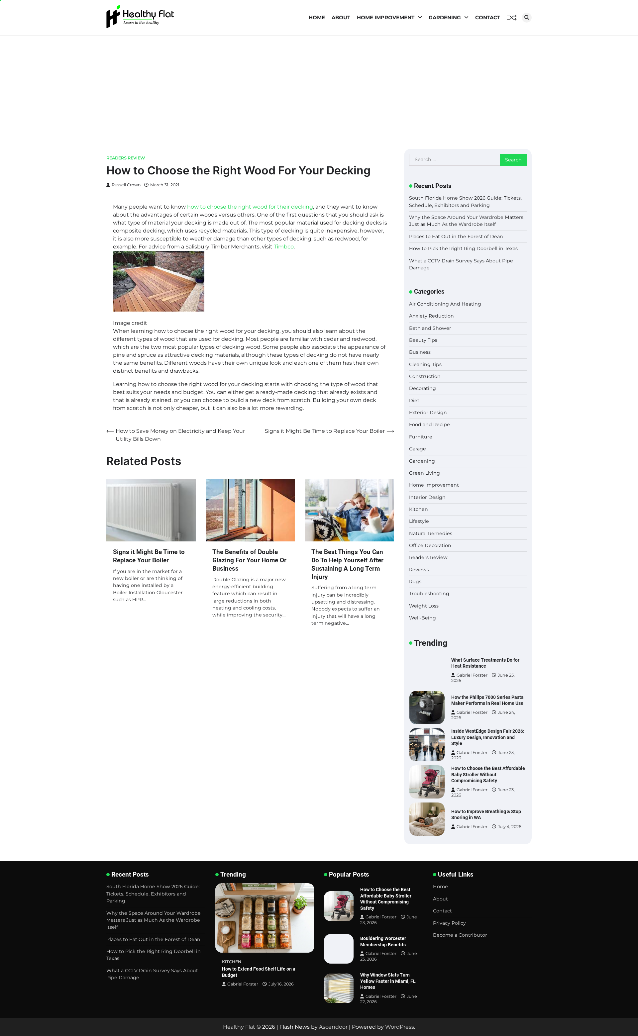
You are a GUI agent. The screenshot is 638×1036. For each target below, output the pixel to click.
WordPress (399, 1027)
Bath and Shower (430, 328)
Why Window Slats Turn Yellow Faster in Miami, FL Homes (388, 981)
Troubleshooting (429, 594)
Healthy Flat (239, 1027)
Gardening (445, 17)
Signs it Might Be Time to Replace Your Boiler (149, 556)
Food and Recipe (429, 424)
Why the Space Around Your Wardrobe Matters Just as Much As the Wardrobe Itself (153, 920)
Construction (425, 376)
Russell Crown (126, 184)
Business (420, 352)
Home (317, 17)
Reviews (419, 570)
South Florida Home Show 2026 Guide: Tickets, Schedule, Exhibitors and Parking (153, 894)
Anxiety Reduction (431, 316)
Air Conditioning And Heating (445, 304)
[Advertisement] (319, 85)
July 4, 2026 (509, 826)
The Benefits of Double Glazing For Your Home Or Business (249, 560)
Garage (417, 449)
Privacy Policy (449, 923)
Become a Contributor (460, 935)
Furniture (420, 437)
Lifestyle (419, 521)
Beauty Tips (423, 340)
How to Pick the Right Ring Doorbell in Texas (463, 248)
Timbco (284, 246)
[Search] (527, 18)
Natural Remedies (430, 533)
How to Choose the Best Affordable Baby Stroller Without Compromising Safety (488, 774)
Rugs (415, 582)
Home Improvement (385, 17)
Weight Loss (424, 606)
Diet (414, 401)
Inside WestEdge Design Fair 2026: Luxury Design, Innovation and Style (487, 737)
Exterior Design (428, 413)
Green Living (424, 473)
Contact (487, 17)
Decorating (422, 388)
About (341, 17)
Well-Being (422, 618)
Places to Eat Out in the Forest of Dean (456, 236)
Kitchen (418, 509)
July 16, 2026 (281, 984)
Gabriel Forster (472, 675)
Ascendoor (333, 1027)
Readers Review (125, 157)
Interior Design (427, 497)
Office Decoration (430, 545)
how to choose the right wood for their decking (250, 207)
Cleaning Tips (425, 364)
